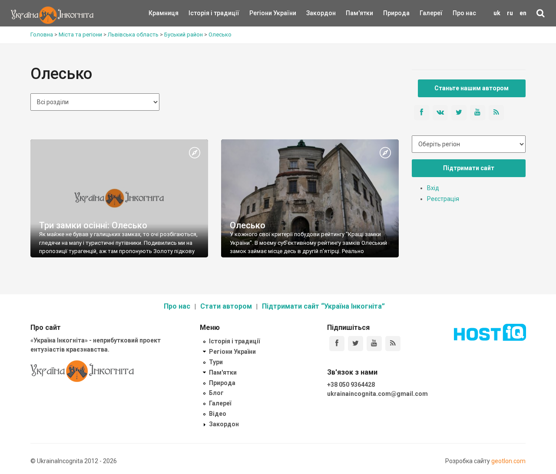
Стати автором (226, 306)
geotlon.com (508, 461)
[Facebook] (336, 343)
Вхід (433, 187)
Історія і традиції (201, 13)
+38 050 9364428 (351, 384)
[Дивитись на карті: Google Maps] (194, 153)
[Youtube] (374, 343)
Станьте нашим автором (471, 88)
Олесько (247, 225)
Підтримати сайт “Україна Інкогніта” (323, 306)
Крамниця (164, 13)
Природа (390, 13)
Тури (216, 362)
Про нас (464, 13)
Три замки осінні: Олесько (93, 225)
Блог (216, 392)
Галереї (431, 13)
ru (510, 13)
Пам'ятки (353, 13)
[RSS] (392, 343)
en (523, 13)
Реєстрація (443, 198)
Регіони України (261, 13)
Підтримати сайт (468, 168)
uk (496, 13)
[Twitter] (355, 343)
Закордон (313, 13)
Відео (217, 413)
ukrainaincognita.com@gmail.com (377, 393)
